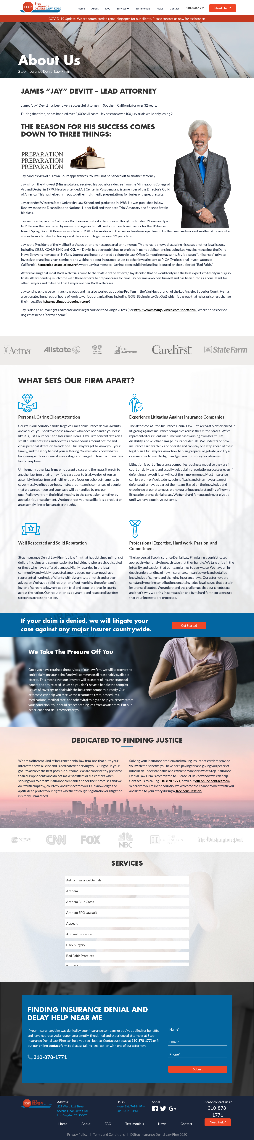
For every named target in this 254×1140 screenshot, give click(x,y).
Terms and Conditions (109, 1134)
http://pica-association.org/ (58, 264)
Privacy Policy (77, 1134)
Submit (198, 1069)
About (86, 1124)
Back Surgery (75, 945)
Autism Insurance (79, 934)
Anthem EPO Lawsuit (81, 912)
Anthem (72, 891)
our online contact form (212, 781)
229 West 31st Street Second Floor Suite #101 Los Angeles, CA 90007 (72, 1110)
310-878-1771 (195, 8)
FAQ (108, 1124)
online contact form (53, 1045)
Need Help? (222, 8)
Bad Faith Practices (80, 956)
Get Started (189, 625)
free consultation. (188, 791)
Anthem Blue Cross (80, 902)
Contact (186, 1124)
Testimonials (134, 1124)
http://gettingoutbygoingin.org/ (66, 301)
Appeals (72, 923)
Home (62, 1124)
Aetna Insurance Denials (84, 880)
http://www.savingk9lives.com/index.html (165, 310)
